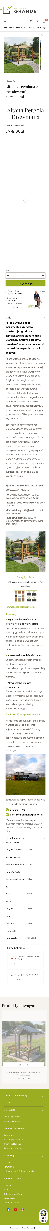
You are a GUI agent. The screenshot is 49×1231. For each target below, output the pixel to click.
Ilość (7, 271)
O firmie (7, 1185)
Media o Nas (9, 1198)
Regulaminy (9, 1135)
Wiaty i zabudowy (37, 27)
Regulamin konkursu (13, 1148)
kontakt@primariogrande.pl (26, 814)
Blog (6, 1189)
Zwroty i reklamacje (12, 1144)
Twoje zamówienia (12, 1116)
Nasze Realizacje (11, 1202)
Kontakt (7, 1102)
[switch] (43, 1221)
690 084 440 (17, 809)
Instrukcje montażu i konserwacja (19, 1171)
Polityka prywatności (13, 1139)
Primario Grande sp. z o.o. (15, 27)
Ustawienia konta (12, 1121)
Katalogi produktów (13, 1194)
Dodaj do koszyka (25, 283)
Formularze (9, 1166)
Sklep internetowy (21, 1228)
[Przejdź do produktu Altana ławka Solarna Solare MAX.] (23, 1043)
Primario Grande (12, 81)
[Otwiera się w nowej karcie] (8, 1209)
